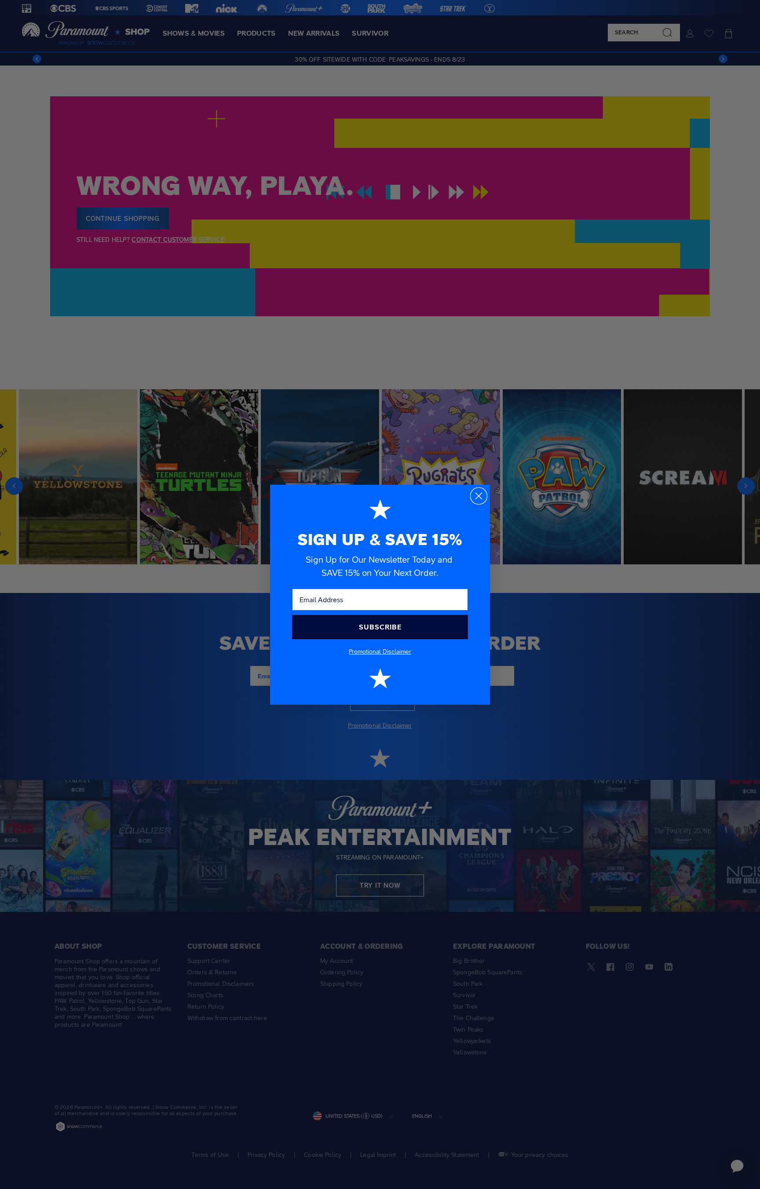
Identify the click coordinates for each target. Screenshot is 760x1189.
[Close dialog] (478, 496)
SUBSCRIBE (380, 627)
